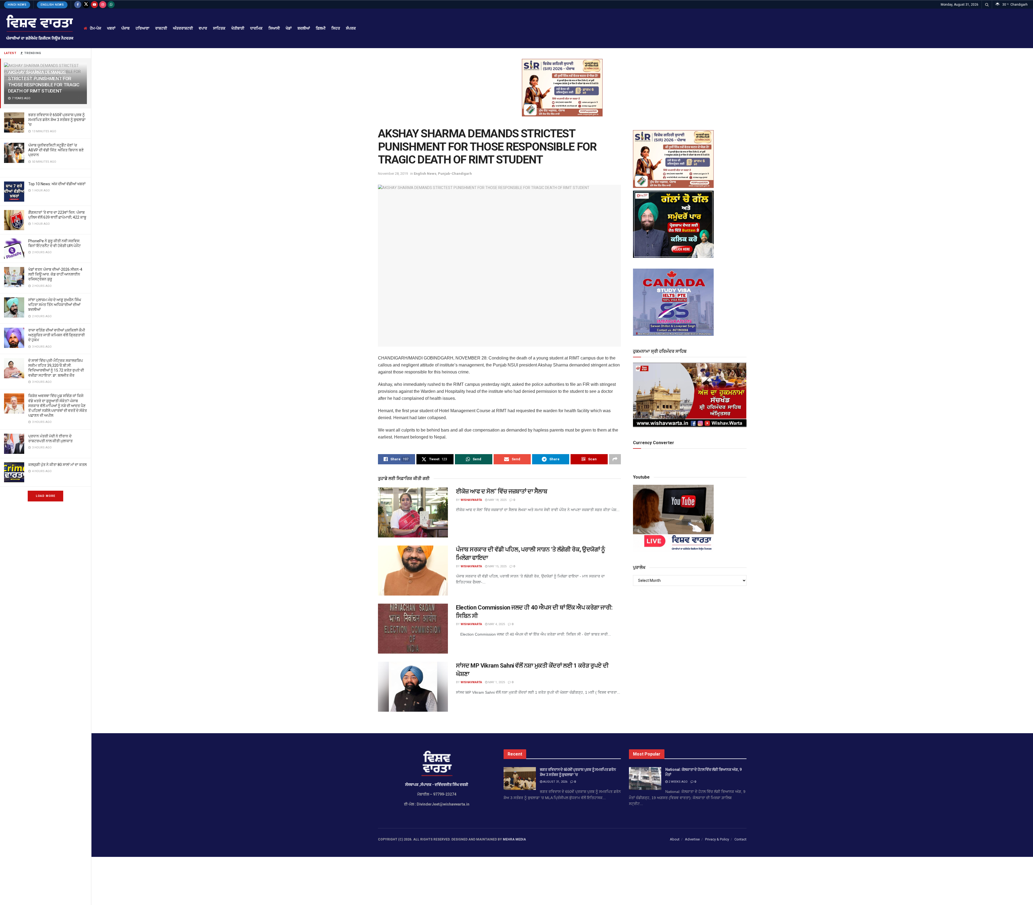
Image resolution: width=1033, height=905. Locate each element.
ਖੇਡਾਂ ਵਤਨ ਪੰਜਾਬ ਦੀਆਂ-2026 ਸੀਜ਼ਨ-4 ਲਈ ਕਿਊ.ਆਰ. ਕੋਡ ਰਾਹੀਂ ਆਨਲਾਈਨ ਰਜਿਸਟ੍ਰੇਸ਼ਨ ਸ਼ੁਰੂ (55, 274)
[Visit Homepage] (39, 28)
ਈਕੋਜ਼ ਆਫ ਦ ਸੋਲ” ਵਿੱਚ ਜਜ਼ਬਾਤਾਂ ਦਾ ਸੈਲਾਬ (501, 491)
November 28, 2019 (393, 174)
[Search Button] (987, 5)
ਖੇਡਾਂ (289, 28)
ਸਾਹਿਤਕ (219, 28)
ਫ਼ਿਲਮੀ (321, 28)
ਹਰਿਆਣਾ (142, 28)
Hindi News (17, 4)
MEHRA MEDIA (514, 839)
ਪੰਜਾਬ (125, 28)
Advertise (692, 839)
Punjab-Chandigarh (455, 174)
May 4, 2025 (496, 624)
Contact (740, 839)
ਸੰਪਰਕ (351, 28)
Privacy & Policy (717, 839)
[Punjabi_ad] (562, 87)
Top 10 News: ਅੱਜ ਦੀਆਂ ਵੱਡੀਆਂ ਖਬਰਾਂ (57, 184)
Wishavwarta (471, 500)
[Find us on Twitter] (86, 5)
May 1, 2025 (496, 682)
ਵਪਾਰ (203, 28)
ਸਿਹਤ (335, 28)
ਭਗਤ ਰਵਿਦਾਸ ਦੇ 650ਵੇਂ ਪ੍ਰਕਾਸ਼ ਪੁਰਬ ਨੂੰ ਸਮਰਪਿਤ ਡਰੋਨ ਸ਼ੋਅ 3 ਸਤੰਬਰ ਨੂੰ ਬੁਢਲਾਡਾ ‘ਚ (57, 120)
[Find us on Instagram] (102, 5)
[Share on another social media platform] (615, 459)
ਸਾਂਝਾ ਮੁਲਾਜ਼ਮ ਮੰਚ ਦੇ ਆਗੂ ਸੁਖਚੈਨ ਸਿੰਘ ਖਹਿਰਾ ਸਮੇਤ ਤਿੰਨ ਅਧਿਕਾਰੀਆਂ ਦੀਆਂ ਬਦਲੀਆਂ (54, 305)
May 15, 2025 (497, 566)
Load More (45, 496)
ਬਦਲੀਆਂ (304, 28)
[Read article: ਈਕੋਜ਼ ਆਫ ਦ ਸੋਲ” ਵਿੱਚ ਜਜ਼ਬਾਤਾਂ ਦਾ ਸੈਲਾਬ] (413, 512)
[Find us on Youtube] (94, 5)
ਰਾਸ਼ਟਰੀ (161, 28)
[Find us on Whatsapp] (111, 5)
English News (52, 4)
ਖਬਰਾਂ (111, 28)
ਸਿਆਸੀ (274, 28)
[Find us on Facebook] (77, 5)
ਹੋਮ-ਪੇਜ (95, 28)
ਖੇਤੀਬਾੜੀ (237, 28)
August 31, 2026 (554, 781)
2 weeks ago (678, 781)
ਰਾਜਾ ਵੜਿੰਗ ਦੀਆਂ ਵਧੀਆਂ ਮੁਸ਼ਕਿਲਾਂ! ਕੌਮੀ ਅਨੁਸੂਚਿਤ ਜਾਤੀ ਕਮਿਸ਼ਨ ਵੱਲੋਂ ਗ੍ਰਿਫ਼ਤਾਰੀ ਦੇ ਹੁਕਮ (56, 335)
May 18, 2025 (497, 500)
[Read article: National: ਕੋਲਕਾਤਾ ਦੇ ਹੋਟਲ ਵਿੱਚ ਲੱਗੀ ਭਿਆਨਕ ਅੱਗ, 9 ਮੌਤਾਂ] (645, 778)
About (675, 839)
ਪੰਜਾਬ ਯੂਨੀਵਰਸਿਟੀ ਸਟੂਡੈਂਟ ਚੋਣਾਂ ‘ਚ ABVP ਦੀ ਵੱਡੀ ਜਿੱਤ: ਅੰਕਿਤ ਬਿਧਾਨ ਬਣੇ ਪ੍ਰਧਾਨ (56, 150)
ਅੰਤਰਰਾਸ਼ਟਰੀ (183, 28)
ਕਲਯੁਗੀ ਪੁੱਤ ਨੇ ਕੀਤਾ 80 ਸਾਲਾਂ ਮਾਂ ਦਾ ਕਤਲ (57, 464)
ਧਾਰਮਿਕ (256, 28)
